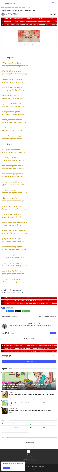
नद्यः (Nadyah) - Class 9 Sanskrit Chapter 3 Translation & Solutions (28, 403)
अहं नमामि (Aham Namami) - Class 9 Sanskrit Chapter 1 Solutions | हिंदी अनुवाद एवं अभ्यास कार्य (32, 395)
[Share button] (32, 311)
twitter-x (15, 431)
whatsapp (44, 424)
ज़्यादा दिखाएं (53, 333)
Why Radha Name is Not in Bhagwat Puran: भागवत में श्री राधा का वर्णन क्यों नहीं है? (30, 410)
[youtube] (29, 460)
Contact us (26, 466)
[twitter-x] (26, 460)
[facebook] (24, 460)
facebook (16, 424)
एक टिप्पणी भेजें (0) (29, 361)
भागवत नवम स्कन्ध (8, 7)
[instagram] (31, 460)
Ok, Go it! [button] (6, 468)
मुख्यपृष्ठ (2, 7)
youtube (44, 427)
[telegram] (34, 460)
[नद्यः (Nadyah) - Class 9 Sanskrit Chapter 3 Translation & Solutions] (5, 403)
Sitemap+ (41, 466)
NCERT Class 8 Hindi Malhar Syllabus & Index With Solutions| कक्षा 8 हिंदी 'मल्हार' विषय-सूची (32, 18)
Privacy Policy (34, 466)
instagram (16, 427)
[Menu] (2, 2)
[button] (53, 2)
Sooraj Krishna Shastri (31, 324)
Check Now (11, 465)
